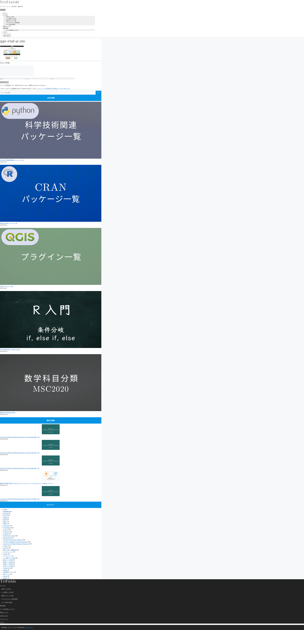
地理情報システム (8, 572)
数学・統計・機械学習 (10, 550)
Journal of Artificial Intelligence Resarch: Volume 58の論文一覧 (19, 468)
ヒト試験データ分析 (11, 18)
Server (5, 576)
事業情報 (5, 28)
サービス (5, 15)
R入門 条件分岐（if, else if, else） (10, 349)
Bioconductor (7, 538)
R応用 (5, 519)
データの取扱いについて (12, 30)
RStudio (5, 513)
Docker (5, 554)
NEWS (5, 578)
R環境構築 (6, 511)
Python (5, 546)
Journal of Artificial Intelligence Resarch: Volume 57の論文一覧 (19, 499)
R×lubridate (7, 528)
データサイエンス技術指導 (13, 22)
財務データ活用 (8, 564)
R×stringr (6, 532)
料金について (7, 26)
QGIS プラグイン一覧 (6, 286)
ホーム (5, 13)
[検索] (98, 93)
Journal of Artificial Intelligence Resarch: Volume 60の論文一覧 (20, 437)
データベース (7, 556)
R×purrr (5, 530)
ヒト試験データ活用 (9, 558)
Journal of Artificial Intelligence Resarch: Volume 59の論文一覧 (19, 453)
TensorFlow (7, 568)
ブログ (5, 32)
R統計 (5, 522)
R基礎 (5, 517)
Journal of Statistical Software (12, 540)
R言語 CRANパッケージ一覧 (8, 223)
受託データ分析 (10, 16)
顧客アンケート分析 (11, 20)
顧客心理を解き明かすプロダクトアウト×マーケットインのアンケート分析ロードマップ (26, 483)
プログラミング (8, 552)
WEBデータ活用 (8, 566)
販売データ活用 (8, 560)
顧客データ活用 (8, 562)
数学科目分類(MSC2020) (7, 412)
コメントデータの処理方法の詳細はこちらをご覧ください (53, 88)
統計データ (6, 574)
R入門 (5, 515)
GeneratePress (28, 627)
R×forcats (6, 526)
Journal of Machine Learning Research (15, 542)
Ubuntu (5, 548)
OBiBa (5, 570)
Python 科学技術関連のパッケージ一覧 (12, 160)
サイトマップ (7, 34)
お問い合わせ (7, 36)
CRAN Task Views (9, 536)
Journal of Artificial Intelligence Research (16, 544)
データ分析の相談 (10, 24)
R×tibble (6, 534)
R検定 (5, 523)
